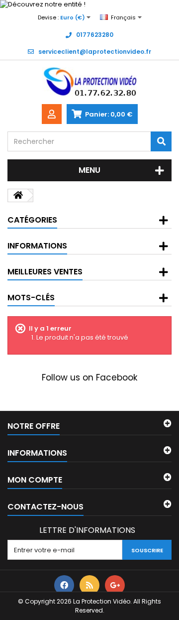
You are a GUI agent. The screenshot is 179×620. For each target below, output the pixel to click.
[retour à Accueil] (17, 195)
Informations (37, 245)
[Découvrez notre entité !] (89, 4)
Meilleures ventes (45, 271)
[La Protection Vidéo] (89, 82)
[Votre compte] (52, 114)
